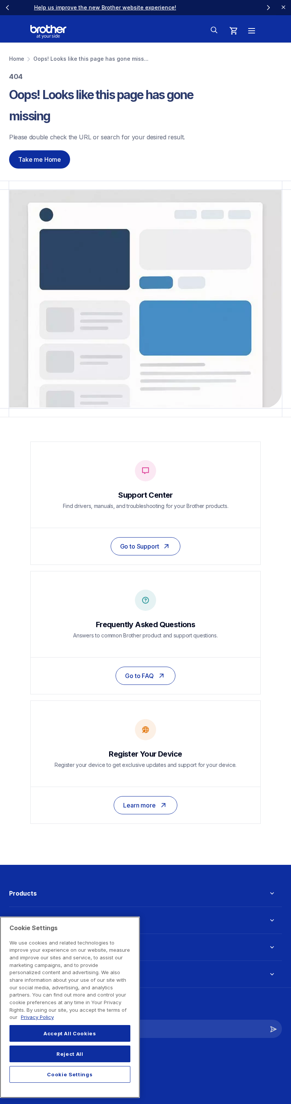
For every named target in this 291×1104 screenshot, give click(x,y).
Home (16, 58)
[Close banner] (283, 7)
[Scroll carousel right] (268, 7)
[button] (273, 1028)
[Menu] (251, 31)
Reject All (69, 1054)
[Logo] (48, 32)
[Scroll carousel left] (7, 7)
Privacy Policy (37, 1017)
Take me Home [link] (39, 159)
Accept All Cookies (70, 1033)
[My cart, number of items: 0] (233, 31)
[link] (194, 7)
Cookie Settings (69, 1074)
